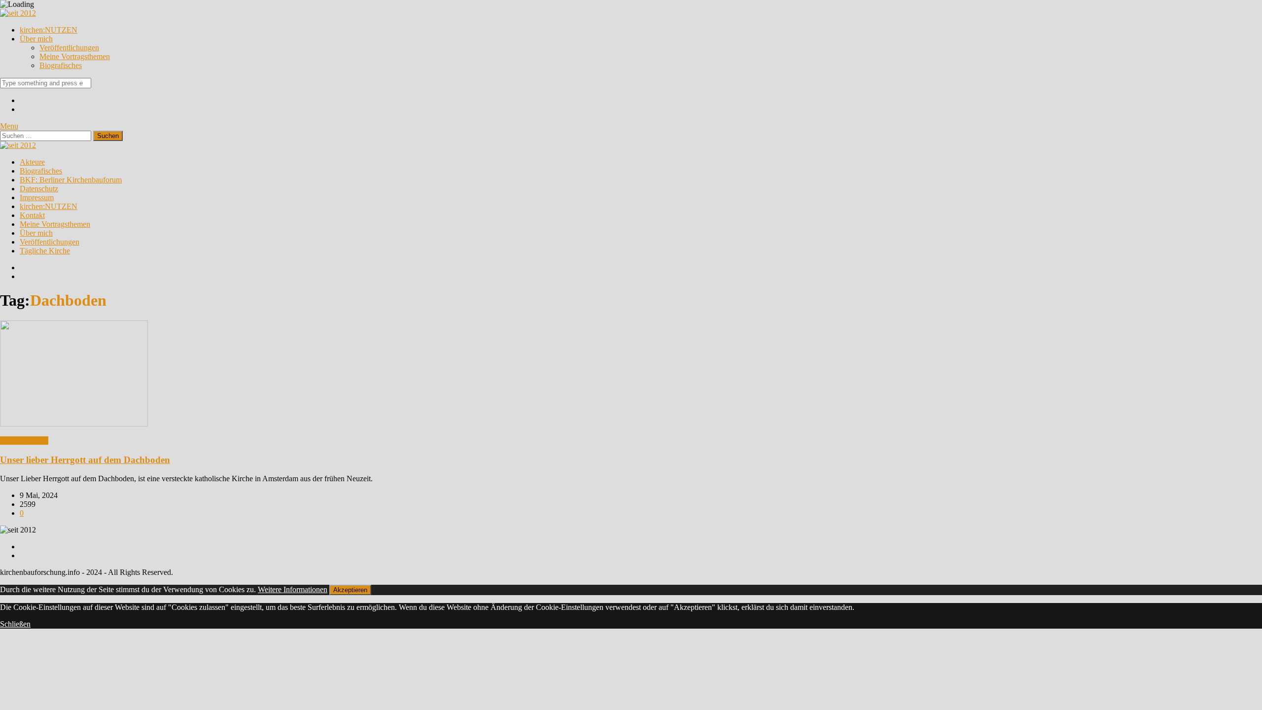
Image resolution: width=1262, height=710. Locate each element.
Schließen (15, 624)
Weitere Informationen (292, 589)
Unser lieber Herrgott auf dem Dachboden (85, 460)
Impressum (37, 197)
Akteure (32, 162)
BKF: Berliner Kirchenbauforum (71, 180)
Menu (9, 126)
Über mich (36, 39)
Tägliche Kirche (45, 251)
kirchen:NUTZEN (48, 30)
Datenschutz (39, 188)
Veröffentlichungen (69, 47)
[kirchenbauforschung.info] (18, 13)
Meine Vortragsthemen (74, 56)
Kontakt (32, 215)
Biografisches (60, 65)
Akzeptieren (350, 590)
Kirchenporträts (24, 440)
